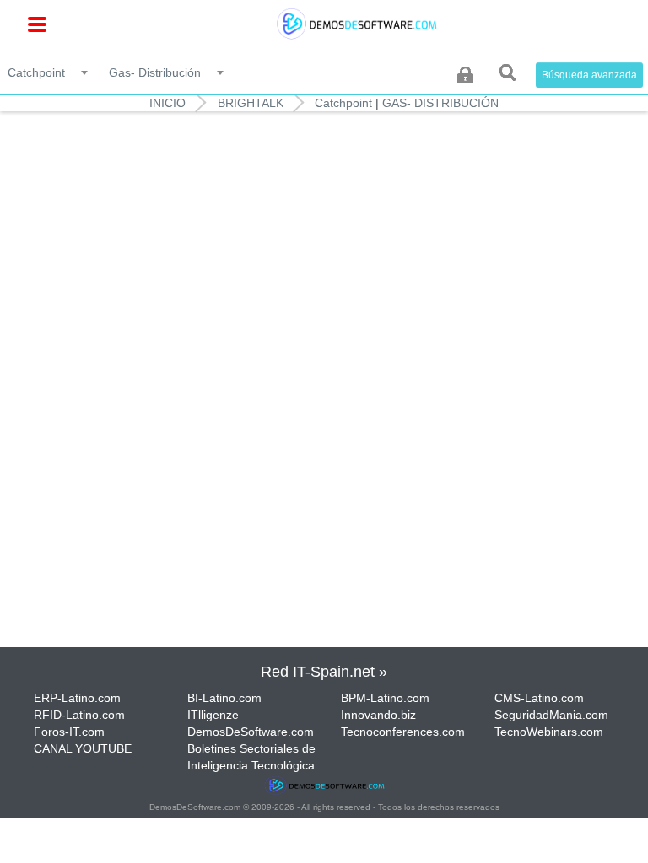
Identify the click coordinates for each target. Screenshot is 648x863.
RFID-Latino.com (79, 714)
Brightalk (251, 103)
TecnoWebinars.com (548, 731)
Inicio (167, 103)
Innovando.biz (378, 714)
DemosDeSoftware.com (250, 731)
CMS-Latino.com (539, 698)
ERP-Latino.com (77, 698)
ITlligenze (213, 714)
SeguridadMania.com (551, 714)
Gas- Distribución (440, 103)
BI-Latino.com (224, 698)
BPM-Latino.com (385, 698)
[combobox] (49, 71)
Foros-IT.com (69, 731)
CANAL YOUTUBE (83, 748)
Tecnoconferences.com (403, 731)
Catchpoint (343, 103)
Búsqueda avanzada (589, 75)
